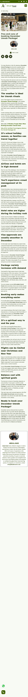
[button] (26, 5)
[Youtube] (21, 1)
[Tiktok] (26, 1)
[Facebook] (24, 1)
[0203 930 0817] (1, 1)
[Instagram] (19, 1)
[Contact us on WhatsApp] (3, 686)
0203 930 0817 (6, 1)
